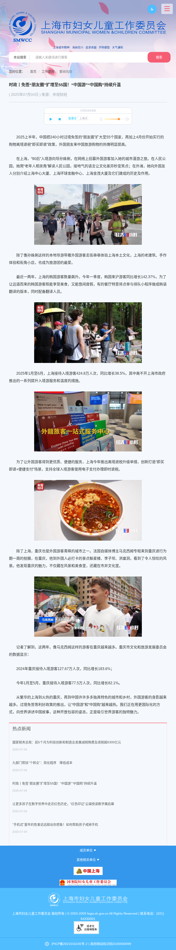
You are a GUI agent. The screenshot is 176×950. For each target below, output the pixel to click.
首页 (33, 71)
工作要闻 (47, 71)
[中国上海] (88, 871)
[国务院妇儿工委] (88, 883)
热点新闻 (21, 728)
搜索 (159, 57)
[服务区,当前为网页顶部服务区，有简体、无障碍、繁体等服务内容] (150, 9)
